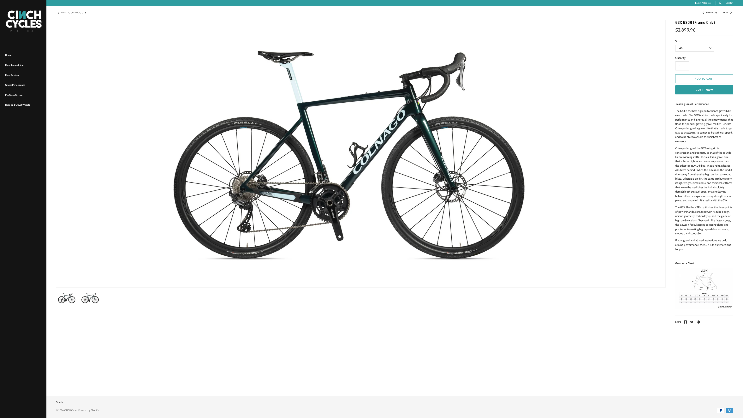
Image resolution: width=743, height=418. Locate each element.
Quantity (680, 58)
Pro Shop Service (13, 95)
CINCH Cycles (70, 410)
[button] (657, 153)
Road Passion (12, 75)
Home (8, 55)
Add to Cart (704, 79)
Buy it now (704, 90)
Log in (698, 3)
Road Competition (14, 65)
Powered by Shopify (88, 410)
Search (59, 402)
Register (707, 3)
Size (677, 41)
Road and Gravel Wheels (17, 105)
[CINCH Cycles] (23, 23)
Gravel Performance (15, 85)
